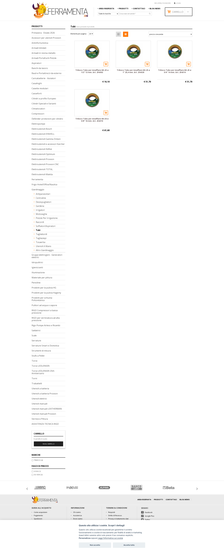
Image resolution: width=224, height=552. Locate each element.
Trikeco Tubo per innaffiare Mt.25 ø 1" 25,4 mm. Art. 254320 (133, 71)
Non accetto (95, 545)
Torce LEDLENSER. (41, 365)
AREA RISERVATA (106, 8)
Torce (34, 360)
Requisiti (111, 512)
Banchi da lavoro (40, 68)
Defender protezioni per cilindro (47, 118)
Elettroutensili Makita (42, 174)
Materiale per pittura (42, 277)
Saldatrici (36, 330)
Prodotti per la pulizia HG (44, 287)
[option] (48, 488)
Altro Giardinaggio (45, 250)
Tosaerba (40, 242)
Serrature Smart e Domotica (45, 345)
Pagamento (38, 515)
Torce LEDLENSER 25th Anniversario (43, 372)
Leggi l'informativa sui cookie (110, 538)
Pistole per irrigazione (47, 218)
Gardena (40, 206)
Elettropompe (38, 123)
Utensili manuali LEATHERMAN (47, 408)
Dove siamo (77, 519)
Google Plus (149, 516)
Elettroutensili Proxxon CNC (45, 164)
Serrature (36, 340)
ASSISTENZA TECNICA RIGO (45, 423)
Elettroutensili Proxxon (43, 159)
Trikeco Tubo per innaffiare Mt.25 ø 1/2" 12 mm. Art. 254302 (91, 71)
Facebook (148, 512)
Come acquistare (40, 512)
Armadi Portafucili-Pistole (44, 58)
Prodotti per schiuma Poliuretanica (42, 299)
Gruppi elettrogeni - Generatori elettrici (47, 256)
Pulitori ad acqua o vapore (44, 305)
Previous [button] (27, 488)
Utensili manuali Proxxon (44, 413)
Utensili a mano (43, 246)
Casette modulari (40, 88)
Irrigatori (40, 210)
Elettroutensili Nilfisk (42, 149)
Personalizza (84, 538)
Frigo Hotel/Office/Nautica (44, 184)
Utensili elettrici (39, 398)
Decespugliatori (43, 202)
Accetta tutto (129, 545)
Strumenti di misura (41, 350)
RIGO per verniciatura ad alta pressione (46, 319)
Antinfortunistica (40, 42)
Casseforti (37, 93)
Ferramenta (37, 179)
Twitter (147, 519)
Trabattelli (37, 383)
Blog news (155, 8)
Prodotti (123, 8)
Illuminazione (38, 272)
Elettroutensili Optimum (43, 154)
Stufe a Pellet (38, 355)
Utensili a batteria (40, 388)
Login (178, 3)
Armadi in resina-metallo (43, 53)
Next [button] (197, 488)
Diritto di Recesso (115, 515)
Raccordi (40, 222)
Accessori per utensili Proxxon (46, 37)
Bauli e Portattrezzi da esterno (46, 73)
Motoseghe (41, 214)
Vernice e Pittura (40, 418)
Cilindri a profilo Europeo (44, 98)
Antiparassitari (43, 194)
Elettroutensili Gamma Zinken (46, 139)
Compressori (38, 113)
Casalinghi (37, 83)
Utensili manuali (39, 403)
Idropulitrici (37, 262)
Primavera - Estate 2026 (43, 32)
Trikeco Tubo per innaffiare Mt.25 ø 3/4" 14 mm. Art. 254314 (174, 71)
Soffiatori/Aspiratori (45, 226)
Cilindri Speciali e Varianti (44, 103)
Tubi (38, 230)
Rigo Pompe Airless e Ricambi (46, 325)
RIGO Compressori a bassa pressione (45, 311)
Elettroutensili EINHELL (43, 133)
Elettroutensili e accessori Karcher (48, 144)
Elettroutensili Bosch (42, 128)
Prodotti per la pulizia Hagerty (46, 292)
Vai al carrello (48, 444)
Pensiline (36, 282)
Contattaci (139, 8)
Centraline (41, 198)
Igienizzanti (37, 267)
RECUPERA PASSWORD (163, 3)
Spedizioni (38, 519)
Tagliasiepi (41, 238)
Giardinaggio (38, 189)
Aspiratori (36, 63)
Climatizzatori (38, 108)
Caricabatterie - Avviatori (44, 78)
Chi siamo (77, 512)
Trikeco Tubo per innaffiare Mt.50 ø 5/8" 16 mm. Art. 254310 (91, 119)
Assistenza (77, 515)
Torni (34, 378)
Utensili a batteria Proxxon (45, 393)
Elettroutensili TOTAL (42, 169)
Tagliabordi (41, 234)
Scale (34, 335)
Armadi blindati (39, 48)
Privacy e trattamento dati (118, 519)
